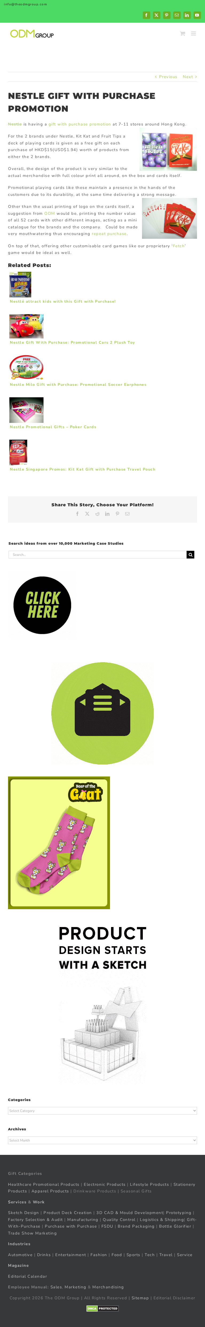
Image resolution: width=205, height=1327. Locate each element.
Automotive (20, 1254)
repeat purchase (109, 233)
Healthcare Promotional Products (44, 1184)
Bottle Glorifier (174, 1226)
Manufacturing (82, 1219)
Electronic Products (105, 1184)
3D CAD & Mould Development (129, 1212)
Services (17, 1202)
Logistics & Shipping (162, 1219)
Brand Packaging (136, 1226)
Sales (56, 1287)
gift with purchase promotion (80, 124)
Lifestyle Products (149, 1184)
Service (185, 1254)
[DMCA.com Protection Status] (102, 1308)
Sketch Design (23, 1212)
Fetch (179, 246)
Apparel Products (50, 1191)
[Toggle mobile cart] (183, 33)
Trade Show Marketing (32, 1233)
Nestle (15, 124)
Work (39, 1202)
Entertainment (70, 1254)
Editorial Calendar (27, 1276)
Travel (166, 1254)
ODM (49, 213)
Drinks (44, 1254)
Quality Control (119, 1219)
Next (188, 76)
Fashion (98, 1254)
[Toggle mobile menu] (194, 33)
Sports (133, 1254)
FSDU (107, 1226)
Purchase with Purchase (71, 1226)
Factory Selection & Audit (35, 1219)
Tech (150, 1254)
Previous (168, 76)
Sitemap (140, 1298)
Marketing (75, 1287)
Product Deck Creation (68, 1212)
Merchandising (108, 1287)
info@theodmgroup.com (25, 4)
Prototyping (179, 1212)
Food (117, 1254)
